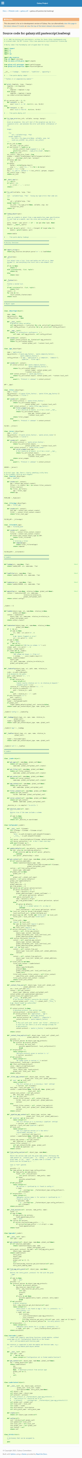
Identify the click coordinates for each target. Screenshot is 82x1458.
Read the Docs (41, 1454)
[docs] (76, 564)
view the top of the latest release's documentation (45, 26)
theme (24, 1454)
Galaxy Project (42, 3)
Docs (5, 11)
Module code (14, 11)
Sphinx (13, 1454)
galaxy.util (24, 11)
